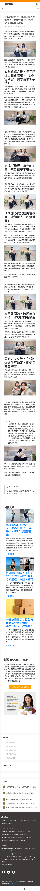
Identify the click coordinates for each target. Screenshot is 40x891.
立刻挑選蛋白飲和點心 (20, 687)
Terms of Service (6, 823)
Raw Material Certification (18, 834)
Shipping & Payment (8, 837)
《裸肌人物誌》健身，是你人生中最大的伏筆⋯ (19, 788)
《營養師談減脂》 (12, 746)
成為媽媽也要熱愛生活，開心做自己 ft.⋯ (19, 799)
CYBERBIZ (13, 884)
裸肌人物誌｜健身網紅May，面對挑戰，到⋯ (20, 807)
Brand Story (5, 820)
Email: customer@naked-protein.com (13, 854)
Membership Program (8, 831)
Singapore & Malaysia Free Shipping (13, 840)
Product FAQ (5, 834)
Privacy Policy (31, 820)
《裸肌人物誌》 (11, 758)
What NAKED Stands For (18, 820)
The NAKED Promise (23, 831)
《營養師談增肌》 (12, 750)
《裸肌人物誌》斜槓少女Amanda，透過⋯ (19, 803)
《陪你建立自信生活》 (13, 754)
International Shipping (23, 837)
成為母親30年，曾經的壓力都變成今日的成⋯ (18, 794)
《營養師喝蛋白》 (12, 742)
